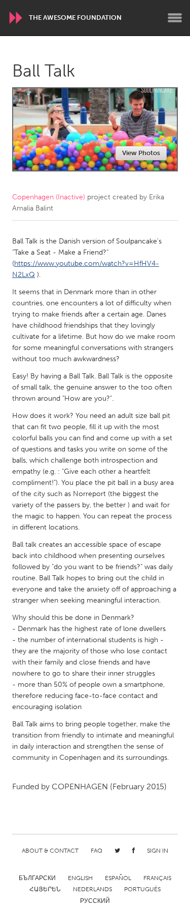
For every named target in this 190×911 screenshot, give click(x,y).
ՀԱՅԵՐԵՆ (45, 889)
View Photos (141, 153)
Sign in (157, 850)
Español (118, 878)
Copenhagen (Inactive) (48, 197)
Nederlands (92, 889)
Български (37, 878)
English (80, 878)
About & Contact (50, 850)
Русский (95, 900)
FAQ (96, 850)
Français (157, 878)
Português (142, 889)
